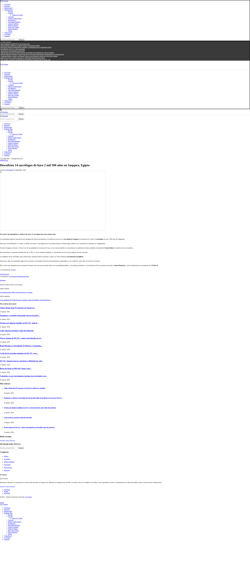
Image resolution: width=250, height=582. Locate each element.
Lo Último (7, 34)
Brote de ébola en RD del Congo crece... (16, 368)
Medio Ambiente (9, 462)
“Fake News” (8, 32)
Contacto (7, 36)
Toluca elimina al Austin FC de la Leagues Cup (14, 44)
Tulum (10, 31)
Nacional (7, 6)
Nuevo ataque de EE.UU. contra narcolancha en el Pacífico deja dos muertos (29, 427)
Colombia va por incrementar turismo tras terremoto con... (23, 376)
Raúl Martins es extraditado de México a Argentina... (21, 346)
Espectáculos (8, 467)
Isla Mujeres (12, 20)
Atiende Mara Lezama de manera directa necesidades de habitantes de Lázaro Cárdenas (27, 52)
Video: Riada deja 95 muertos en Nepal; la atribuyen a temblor (24, 388)
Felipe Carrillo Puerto (14, 18)
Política (6, 456)
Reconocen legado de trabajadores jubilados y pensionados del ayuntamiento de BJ (25, 47)
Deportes (6, 470)
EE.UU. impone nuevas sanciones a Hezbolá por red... (21, 361)
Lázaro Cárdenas (13, 24)
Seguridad (7, 465)
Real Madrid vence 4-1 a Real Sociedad (12, 49)
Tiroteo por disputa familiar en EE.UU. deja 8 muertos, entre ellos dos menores (30, 408)
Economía (7, 459)
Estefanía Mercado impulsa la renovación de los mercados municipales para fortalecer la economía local (32, 54)
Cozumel (11, 17)
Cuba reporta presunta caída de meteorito (17, 331)
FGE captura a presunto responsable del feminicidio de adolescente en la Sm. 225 (25, 60)
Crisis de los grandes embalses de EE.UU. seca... (19, 353)
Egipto (2, 274)
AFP (14, 270)
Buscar (22, 39)
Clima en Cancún (17, 15)
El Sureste (10, 170)
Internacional (8, 8)
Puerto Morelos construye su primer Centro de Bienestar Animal (20, 45)
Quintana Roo (8, 10)
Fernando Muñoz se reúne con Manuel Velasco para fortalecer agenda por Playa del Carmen (28, 56)
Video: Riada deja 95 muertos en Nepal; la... (17, 308)
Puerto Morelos (13, 29)
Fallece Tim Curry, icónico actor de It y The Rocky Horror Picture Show (22, 58)
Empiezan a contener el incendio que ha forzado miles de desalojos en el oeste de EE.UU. (33, 398)
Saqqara (6, 274)
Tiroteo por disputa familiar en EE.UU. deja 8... (19, 323)
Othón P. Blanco (13, 25)
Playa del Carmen (13, 27)
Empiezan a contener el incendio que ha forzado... (20, 315)
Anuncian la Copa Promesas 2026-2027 (12, 51)
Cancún (10, 13)
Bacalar (10, 11)
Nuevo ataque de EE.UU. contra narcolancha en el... (21, 338)
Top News (7, 4)
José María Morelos (14, 22)
